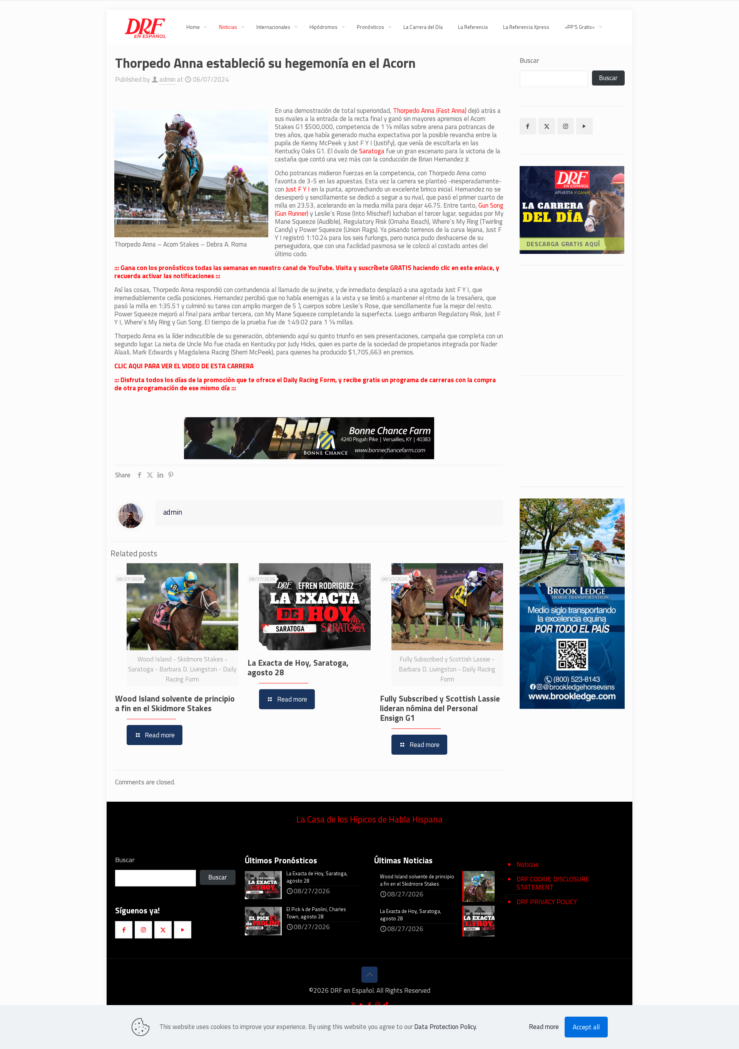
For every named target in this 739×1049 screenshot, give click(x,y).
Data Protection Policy (445, 1027)
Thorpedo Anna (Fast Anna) (430, 111)
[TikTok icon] (386, 1004)
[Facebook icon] (370, 1004)
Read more (544, 1027)
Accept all (586, 1027)
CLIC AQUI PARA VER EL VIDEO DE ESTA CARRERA (184, 366)
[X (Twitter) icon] (353, 1004)
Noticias (528, 864)
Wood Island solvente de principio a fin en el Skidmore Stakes (175, 703)
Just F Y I (298, 189)
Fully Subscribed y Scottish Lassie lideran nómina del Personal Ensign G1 (440, 708)
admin (167, 79)
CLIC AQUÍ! (592, 320)
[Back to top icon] (369, 975)
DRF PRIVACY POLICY (547, 902)
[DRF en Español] (145, 27)
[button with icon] (528, 126)
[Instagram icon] (378, 1004)
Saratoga (372, 151)
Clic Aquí (572, 465)
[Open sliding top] (369, 8)
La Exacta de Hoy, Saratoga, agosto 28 (298, 667)
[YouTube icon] (361, 1004)
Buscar (529, 60)
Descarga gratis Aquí (563, 243)
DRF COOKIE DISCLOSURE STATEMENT (553, 883)
